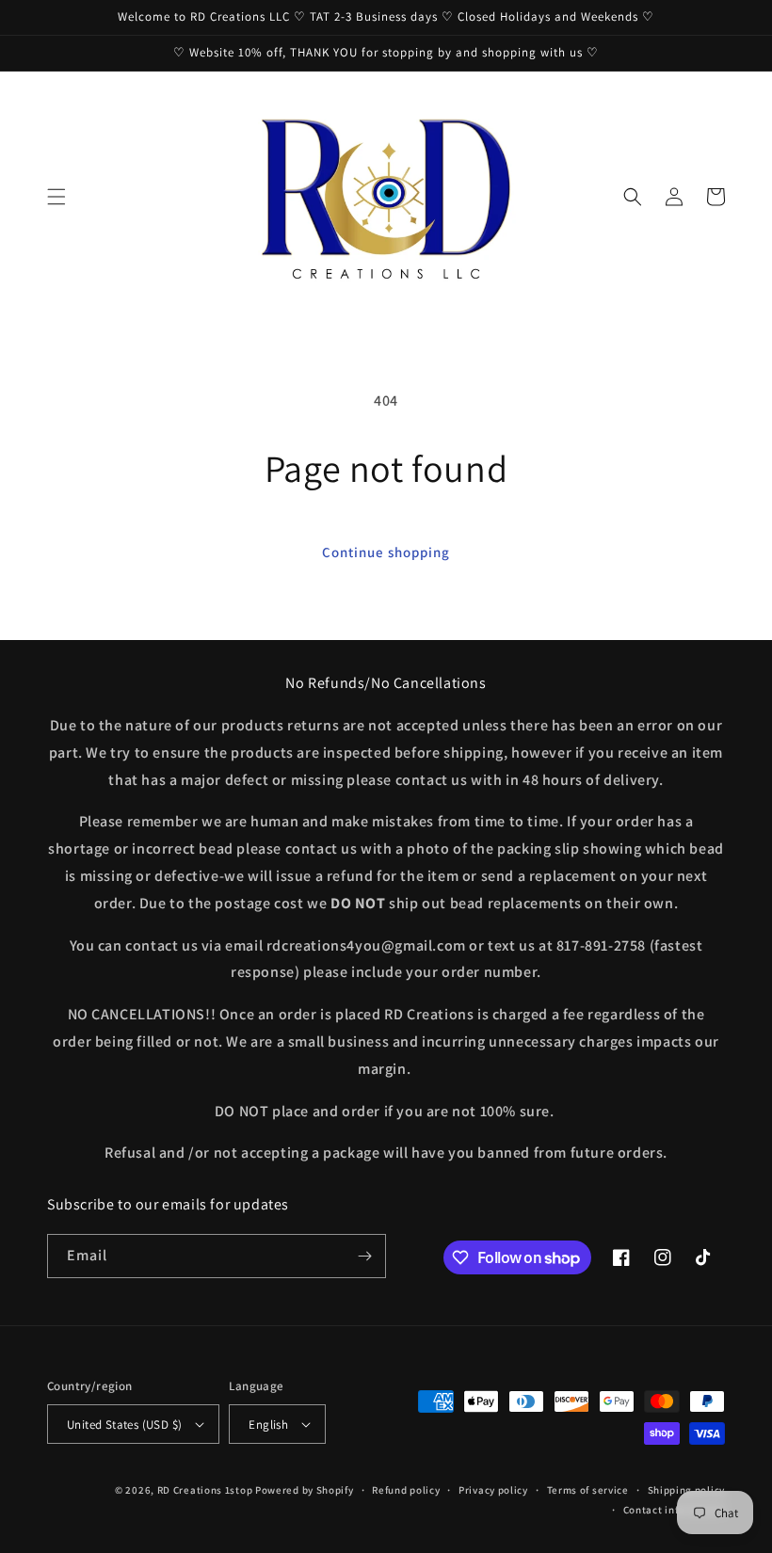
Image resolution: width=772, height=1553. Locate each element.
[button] (56, 196)
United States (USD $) (124, 1425)
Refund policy (406, 1490)
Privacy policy (493, 1490)
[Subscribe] (364, 1256)
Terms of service (588, 1490)
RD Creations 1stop (205, 1490)
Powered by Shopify (304, 1490)
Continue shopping (386, 552)
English (268, 1425)
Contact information (674, 1509)
